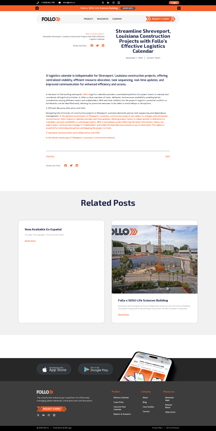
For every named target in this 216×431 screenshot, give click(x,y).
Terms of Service (172, 428)
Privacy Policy (157, 428)
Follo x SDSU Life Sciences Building (143, 300)
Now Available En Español (43, 229)
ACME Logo (67, 428)
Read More (30, 241)
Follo (87, 34)
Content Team (97, 34)
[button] (37, 8)
